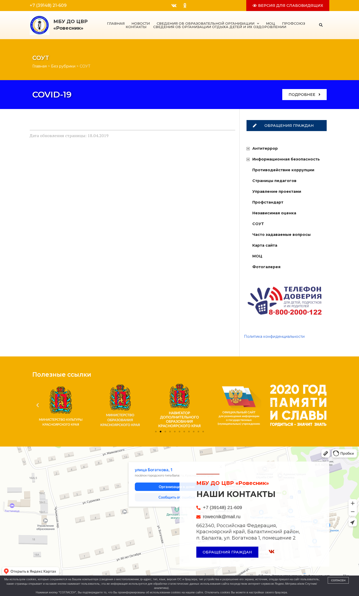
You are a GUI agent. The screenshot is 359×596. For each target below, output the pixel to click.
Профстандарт (267, 202)
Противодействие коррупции (283, 170)
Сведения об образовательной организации (205, 23)
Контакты (136, 27)
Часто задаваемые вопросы (281, 234)
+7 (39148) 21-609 (48, 5)
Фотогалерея (266, 267)
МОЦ (270, 23)
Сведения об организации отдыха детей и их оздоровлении (219, 27)
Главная (116, 23)
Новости (140, 23)
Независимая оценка (274, 213)
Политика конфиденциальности (274, 336)
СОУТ (258, 223)
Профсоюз (293, 23)
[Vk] (174, 5)
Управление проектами (276, 191)
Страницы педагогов (274, 180)
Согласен (338, 580)
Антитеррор (265, 148)
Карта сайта (264, 245)
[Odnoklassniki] (184, 5)
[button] (321, 25)
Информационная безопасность (286, 159)
